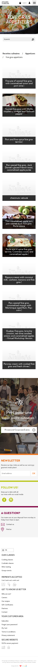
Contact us (10, 524)
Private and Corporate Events (17, 430)
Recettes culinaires (11, 53)
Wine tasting (6, 567)
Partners (5, 608)
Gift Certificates (7, 605)
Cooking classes (7, 560)
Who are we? (6, 594)
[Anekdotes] (26, 666)
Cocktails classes (8, 563)
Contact (4, 612)
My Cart (4, 628)
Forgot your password (9, 624)
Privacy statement (8, 635)
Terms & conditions (9, 632)
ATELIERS (5, 2)
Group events (7, 570)
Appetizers (30, 53)
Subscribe (5, 621)
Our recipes (6, 601)
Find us (8, 529)
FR (6, 550)
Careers (4, 597)
